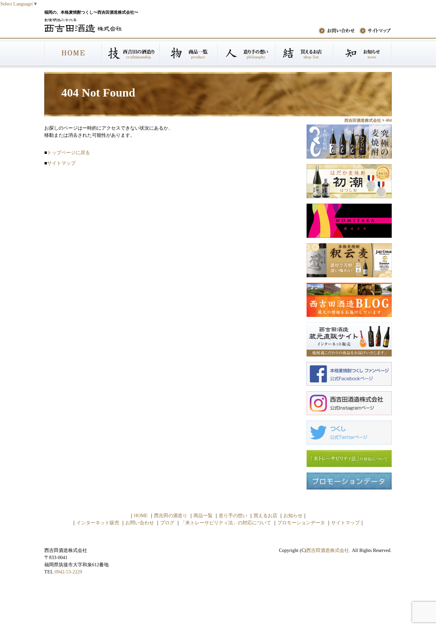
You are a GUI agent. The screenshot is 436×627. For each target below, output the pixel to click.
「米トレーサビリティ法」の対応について (226, 522)
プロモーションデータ (301, 522)
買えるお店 (305, 53)
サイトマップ (61, 163)
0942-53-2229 (68, 571)
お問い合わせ (139, 522)
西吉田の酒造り (131, 53)
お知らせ (363, 53)
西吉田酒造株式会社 (327, 550)
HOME (73, 53)
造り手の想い (247, 53)
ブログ (167, 522)
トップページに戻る (68, 152)
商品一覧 (189, 53)
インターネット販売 (97, 522)
